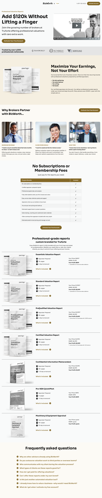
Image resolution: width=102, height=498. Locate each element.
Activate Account (93, 3)
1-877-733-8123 (81, 3)
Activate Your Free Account (13, 41)
